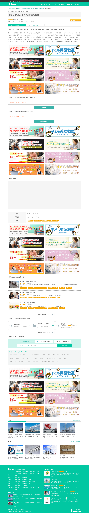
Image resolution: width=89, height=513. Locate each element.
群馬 (34, 473)
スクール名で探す (45, 341)
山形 (34, 471)
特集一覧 (70, 4)
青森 (20, 471)
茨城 (31, 473)
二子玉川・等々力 (51, 358)
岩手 (24, 471)
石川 (23, 479)
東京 (16, 473)
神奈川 (19, 473)
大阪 (16, 481)
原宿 (65, 358)
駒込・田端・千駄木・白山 (17, 361)
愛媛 (16, 485)
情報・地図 (35, 25)
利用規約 (10, 509)
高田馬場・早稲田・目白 (48, 361)
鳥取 (26, 483)
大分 (34, 487)
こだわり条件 (20, 345)
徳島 (26, 485)
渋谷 (49, 355)
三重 (23, 477)
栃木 (38, 473)
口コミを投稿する (44, 107)
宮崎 (38, 487)
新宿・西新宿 (13, 355)
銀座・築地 (56, 355)
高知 (23, 485)
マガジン (78, 4)
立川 (58, 361)
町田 (23, 358)
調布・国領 (36, 361)
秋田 (27, 471)
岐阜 (26, 477)
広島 (16, 483)
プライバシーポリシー (19, 509)
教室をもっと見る (44, 314)
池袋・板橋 (22, 355)
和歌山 (33, 481)
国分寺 (29, 358)
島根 (30, 483)
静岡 (19, 477)
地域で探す (26, 341)
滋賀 (26, 481)
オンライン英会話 (60, 4)
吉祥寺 (43, 355)
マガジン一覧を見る (75, 441)
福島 (38, 471)
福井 (30, 479)
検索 (51, 4)
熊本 (19, 487)
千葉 (27, 473)
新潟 (16, 479)
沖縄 (16, 489)
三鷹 (60, 358)
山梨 (16, 475)
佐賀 (31, 487)
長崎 (27, 487)
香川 (19, 485)
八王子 (28, 361)
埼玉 (24, 473)
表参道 (35, 358)
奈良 (30, 481)
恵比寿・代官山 (66, 355)
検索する (64, 345)
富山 (26, 479)
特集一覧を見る (76, 420)
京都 (23, 481)
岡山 (19, 483)
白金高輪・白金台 (14, 358)
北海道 (16, 471)
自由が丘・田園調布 (34, 355)
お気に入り (75, 20)
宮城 (31, 471)
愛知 (16, 477)
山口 (23, 483)
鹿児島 (23, 487)
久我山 (42, 358)
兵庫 (19, 481)
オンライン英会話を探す (63, 341)
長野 (19, 479)
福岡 (16, 487)
